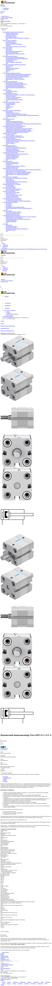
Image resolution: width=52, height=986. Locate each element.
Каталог (2, 953)
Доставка (5, 781)
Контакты (3, 958)
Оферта (2, 980)
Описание (5, 776)
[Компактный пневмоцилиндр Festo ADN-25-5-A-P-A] (17, 566)
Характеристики (7, 777)
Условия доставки (5, 957)
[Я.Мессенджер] (5, 747)
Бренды (2, 954)
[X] (3, 747)
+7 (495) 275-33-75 (5, 16)
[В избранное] (2, 742)
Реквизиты (5, 9)
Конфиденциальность (6, 979)
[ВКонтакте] (1, 747)
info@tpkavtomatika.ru (5, 21)
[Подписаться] (2, 962)
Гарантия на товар (5, 959)
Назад (7, 311)
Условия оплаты (4, 956)
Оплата (5, 780)
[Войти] (1, 284)
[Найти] (2, 242)
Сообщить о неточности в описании (8, 829)
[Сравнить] (2, 744)
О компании (6, 8)
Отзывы (5, 779)
